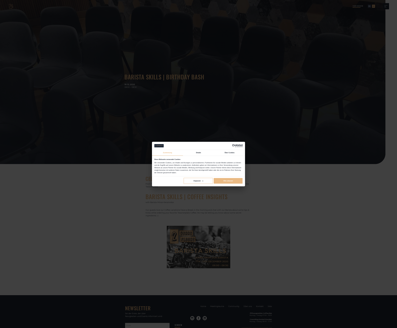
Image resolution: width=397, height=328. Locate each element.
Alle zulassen (228, 181)
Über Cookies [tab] (229, 152)
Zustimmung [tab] (167, 152)
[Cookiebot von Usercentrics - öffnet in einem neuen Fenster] (234, 145)
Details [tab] (198, 152)
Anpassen (197, 181)
